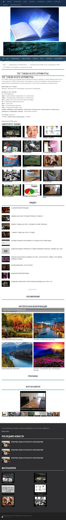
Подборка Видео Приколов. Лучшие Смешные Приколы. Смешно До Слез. (37, 249)
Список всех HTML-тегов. (9, 121)
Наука (42, 58)
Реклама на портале (16, 4)
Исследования (58, 58)
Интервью (32, 1)
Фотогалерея (17, 1)
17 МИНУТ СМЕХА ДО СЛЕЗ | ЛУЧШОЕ (23, 232)
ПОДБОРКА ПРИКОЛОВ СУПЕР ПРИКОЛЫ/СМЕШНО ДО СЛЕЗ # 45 (31, 281)
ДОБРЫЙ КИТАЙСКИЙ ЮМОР (20, 273)
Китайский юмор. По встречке (22, 265)
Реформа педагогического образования (27, 442)
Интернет (5, 4)
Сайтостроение (26, 58)
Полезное (49, 1)
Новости (9, 1)
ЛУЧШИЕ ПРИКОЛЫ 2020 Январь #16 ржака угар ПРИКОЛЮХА (31, 240)
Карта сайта (5, 431)
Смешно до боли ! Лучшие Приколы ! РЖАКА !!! (27, 216)
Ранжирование (15, 58)
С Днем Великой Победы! (20, 208)
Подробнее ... (33, 289)
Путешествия (40, 1)
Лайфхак (35, 58)
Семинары (49, 58)
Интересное (58, 1)
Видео (25, 1)
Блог (7, 58)
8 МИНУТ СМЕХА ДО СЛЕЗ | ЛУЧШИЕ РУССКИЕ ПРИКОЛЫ (29, 224)
